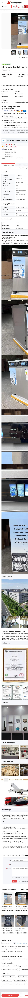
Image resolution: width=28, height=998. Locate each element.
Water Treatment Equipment (7, 946)
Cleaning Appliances (6, 949)
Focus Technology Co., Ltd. (18, 992)
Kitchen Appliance (7, 966)
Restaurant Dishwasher (19, 980)
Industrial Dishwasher (8, 984)
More (2, 986)
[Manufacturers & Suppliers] (14, 2)
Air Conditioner (18, 951)
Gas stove (17, 949)
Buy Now (10, 995)
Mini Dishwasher (20, 984)
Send (14, 881)
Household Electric (7, 980)
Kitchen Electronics (20, 11)
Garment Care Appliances (7, 951)
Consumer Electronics (10, 11)
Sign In (3, 158)
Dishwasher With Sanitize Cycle (10, 969)
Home (2, 11)
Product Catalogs (22, 943)
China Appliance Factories (9, 976)
